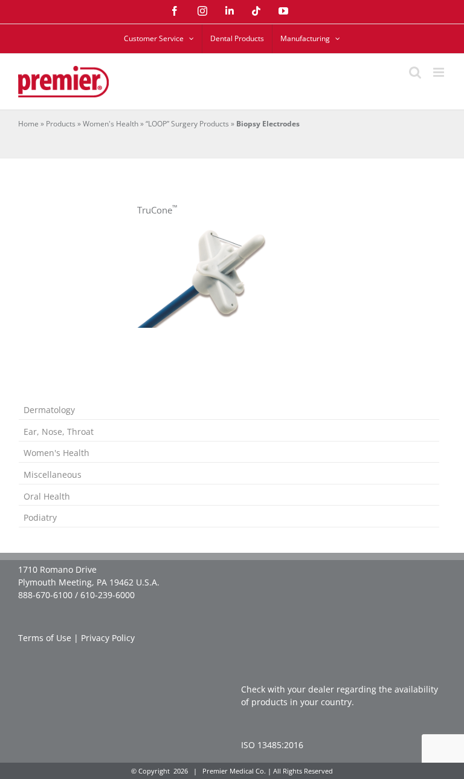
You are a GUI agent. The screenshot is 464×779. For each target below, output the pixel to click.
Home (28, 124)
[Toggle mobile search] (415, 72)
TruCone (157, 210)
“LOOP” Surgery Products (187, 124)
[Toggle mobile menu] (439, 72)
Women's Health (110, 124)
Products (61, 124)
